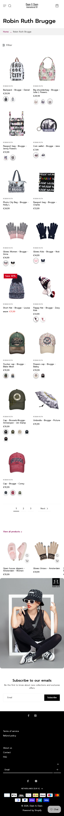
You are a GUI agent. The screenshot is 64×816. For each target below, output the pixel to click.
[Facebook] (28, 715)
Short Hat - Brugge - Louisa (16, 307)
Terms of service (11, 731)
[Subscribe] (57, 770)
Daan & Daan (36, 805)
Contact (7, 752)
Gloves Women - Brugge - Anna (15, 253)
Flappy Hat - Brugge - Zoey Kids (46, 309)
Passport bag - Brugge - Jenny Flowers (14, 147)
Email (9, 697)
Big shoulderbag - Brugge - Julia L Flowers (46, 91)
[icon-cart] (56, 5)
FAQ (5, 757)
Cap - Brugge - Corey (13, 483)
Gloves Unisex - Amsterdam (46, 568)
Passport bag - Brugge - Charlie (45, 203)
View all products (11, 531)
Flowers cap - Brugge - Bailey (44, 365)
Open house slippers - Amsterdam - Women (14, 569)
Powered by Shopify (32, 810)
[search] (9, 5)
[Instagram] (35, 715)
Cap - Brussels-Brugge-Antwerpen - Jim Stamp (14, 421)
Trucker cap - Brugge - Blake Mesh (14, 365)
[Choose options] (27, 561)
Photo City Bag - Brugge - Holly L (15, 203)
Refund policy (9, 735)
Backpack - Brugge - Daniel (16, 89)
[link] (21, 531)
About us (7, 748)
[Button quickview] (27, 555)
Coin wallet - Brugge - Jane (46, 146)
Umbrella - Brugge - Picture (46, 420)
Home (6, 31)
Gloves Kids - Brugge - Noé (46, 251)
